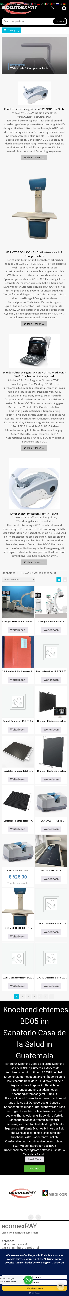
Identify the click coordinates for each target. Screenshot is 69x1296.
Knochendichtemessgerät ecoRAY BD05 (34, 513)
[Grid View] (58, 579)
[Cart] (60, 1286)
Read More (36, 1160)
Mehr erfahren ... (34, 157)
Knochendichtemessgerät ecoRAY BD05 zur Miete (34, 109)
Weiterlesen (17, 630)
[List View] (65, 579)
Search (60, 21)
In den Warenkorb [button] (19, 883)
